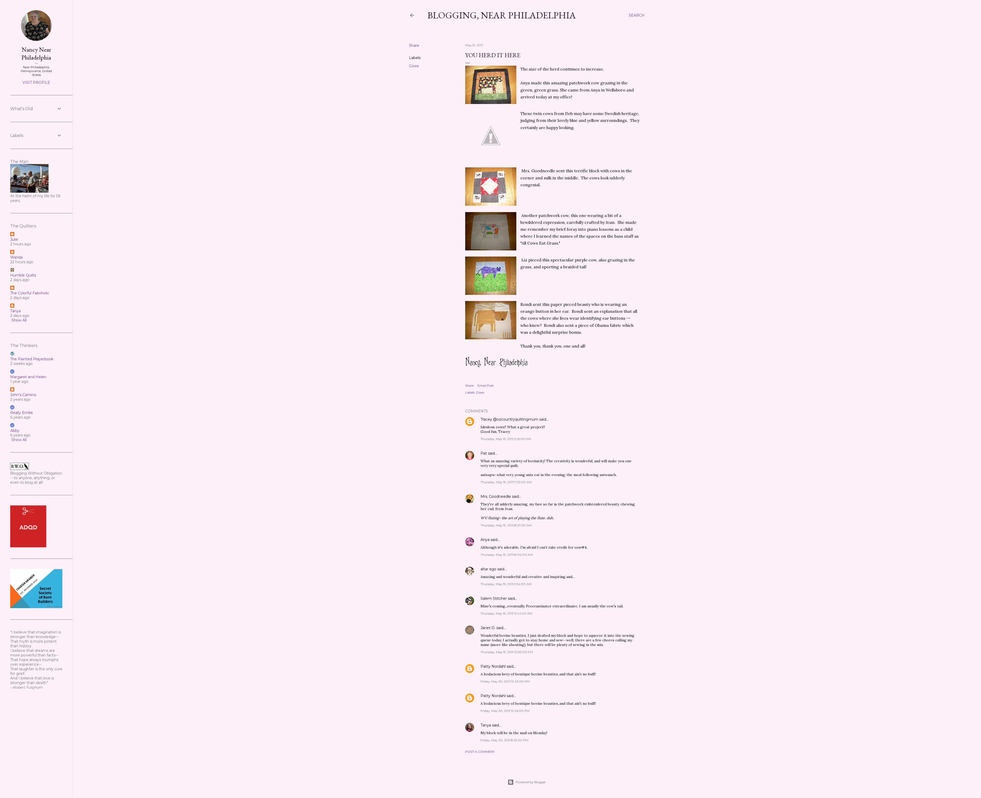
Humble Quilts (23, 275)
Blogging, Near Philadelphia (501, 15)
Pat (484, 453)
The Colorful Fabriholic (29, 293)
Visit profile (36, 82)
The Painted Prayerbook (31, 359)
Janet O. (488, 628)
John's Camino (23, 394)
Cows (414, 66)
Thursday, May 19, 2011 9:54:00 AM (506, 584)
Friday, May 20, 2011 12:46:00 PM (505, 711)
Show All (19, 320)
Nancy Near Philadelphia (36, 53)
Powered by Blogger (531, 782)
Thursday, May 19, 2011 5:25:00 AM (506, 439)
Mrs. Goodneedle (496, 496)
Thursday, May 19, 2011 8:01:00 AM (506, 525)
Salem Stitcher (494, 598)
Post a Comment (480, 752)
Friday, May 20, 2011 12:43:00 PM (505, 681)
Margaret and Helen (28, 377)
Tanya (486, 725)
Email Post (485, 385)
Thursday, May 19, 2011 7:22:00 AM (506, 482)
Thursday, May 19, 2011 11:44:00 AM (506, 613)
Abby (14, 430)
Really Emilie (21, 412)
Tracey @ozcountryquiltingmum (509, 419)
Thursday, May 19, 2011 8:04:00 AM (507, 555)
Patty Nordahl (493, 666)
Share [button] (414, 45)
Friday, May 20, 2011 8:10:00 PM (504, 740)
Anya (485, 539)
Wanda (16, 257)
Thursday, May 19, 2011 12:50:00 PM (507, 652)
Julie (14, 239)
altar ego (488, 569)
